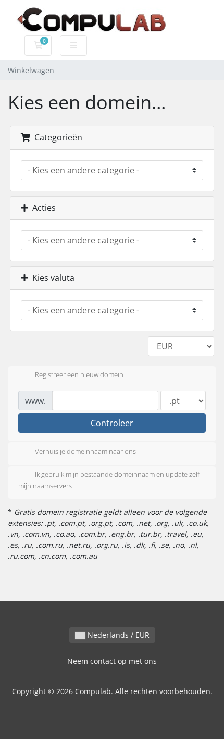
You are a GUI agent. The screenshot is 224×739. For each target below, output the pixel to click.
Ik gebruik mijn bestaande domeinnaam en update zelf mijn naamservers (109, 480)
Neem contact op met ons (112, 661)
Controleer (112, 423)
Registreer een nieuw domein (79, 375)
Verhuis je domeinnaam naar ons (85, 451)
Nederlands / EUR (117, 635)
